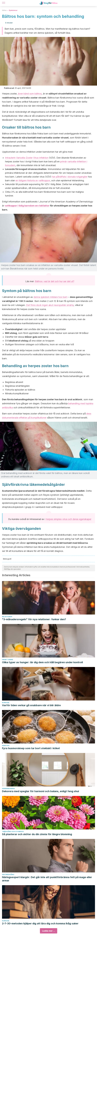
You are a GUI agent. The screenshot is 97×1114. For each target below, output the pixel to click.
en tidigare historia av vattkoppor (33, 180)
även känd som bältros (30, 93)
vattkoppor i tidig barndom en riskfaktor (27, 205)
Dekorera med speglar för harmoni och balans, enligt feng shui (40, 791)
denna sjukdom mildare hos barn (50, 297)
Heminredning (8, 788)
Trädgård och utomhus (13, 831)
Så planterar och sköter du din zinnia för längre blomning (37, 834)
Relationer (7, 617)
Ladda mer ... (48, 931)
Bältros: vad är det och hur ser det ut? (54, 281)
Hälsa (4, 10)
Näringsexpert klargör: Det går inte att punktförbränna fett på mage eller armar (47, 879)
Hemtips (5, 746)
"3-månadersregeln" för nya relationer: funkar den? (34, 619)
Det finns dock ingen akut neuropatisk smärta (50, 305)
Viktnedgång (8, 874)
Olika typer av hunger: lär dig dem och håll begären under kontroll (42, 662)
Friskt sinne (7, 660)
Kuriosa (5, 703)
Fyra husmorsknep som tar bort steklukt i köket (31, 748)
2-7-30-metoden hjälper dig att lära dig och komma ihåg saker (40, 923)
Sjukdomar (13, 10)
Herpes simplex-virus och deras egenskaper (68, 519)
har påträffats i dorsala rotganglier (69, 176)
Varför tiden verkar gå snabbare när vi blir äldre (31, 705)
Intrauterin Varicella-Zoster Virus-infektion (26, 157)
